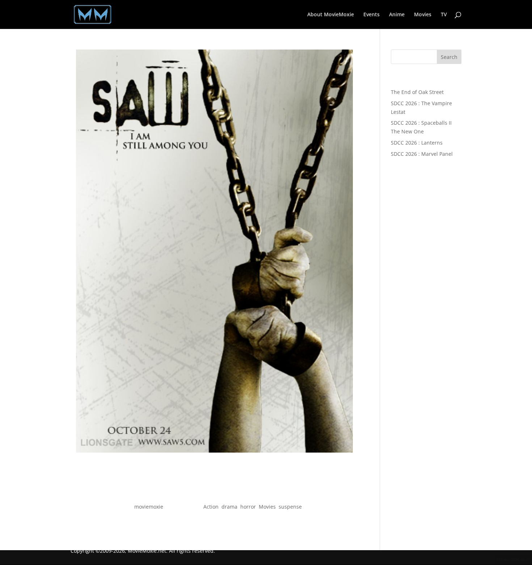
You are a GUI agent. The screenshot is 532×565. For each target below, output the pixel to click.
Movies (422, 15)
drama (229, 506)
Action (211, 506)
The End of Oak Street (417, 92)
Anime (397, 15)
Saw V (214, 494)
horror (248, 506)
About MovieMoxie (330, 15)
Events (371, 15)
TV (444, 15)
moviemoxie (148, 506)
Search (449, 56)
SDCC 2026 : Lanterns (417, 142)
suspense (290, 506)
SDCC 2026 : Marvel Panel (422, 153)
